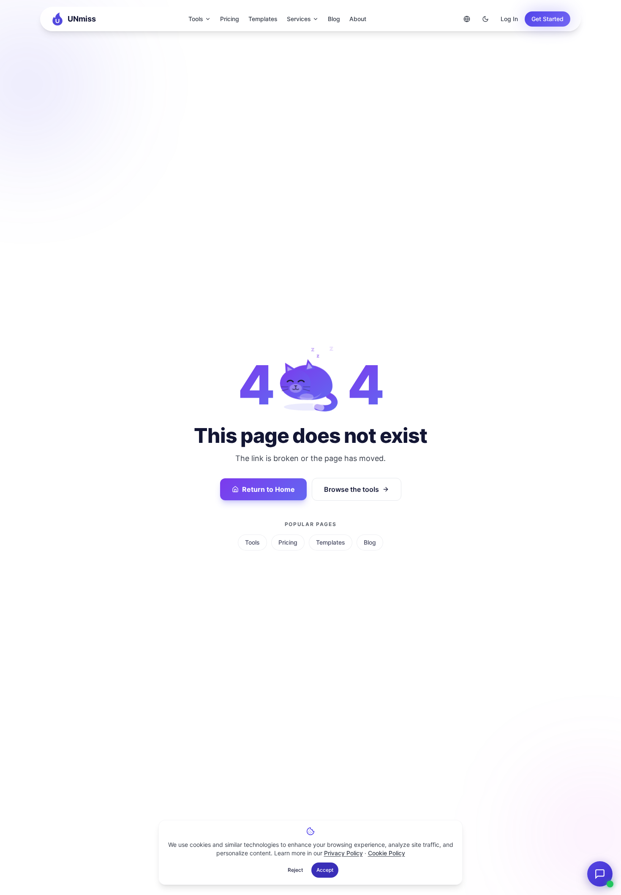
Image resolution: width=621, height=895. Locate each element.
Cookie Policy (386, 853)
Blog (334, 18)
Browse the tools (351, 489)
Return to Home (268, 489)
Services (299, 18)
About (357, 18)
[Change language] (466, 19)
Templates (263, 18)
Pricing (229, 18)
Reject (295, 870)
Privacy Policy (343, 853)
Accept (324, 870)
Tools (195, 18)
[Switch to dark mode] (485, 19)
